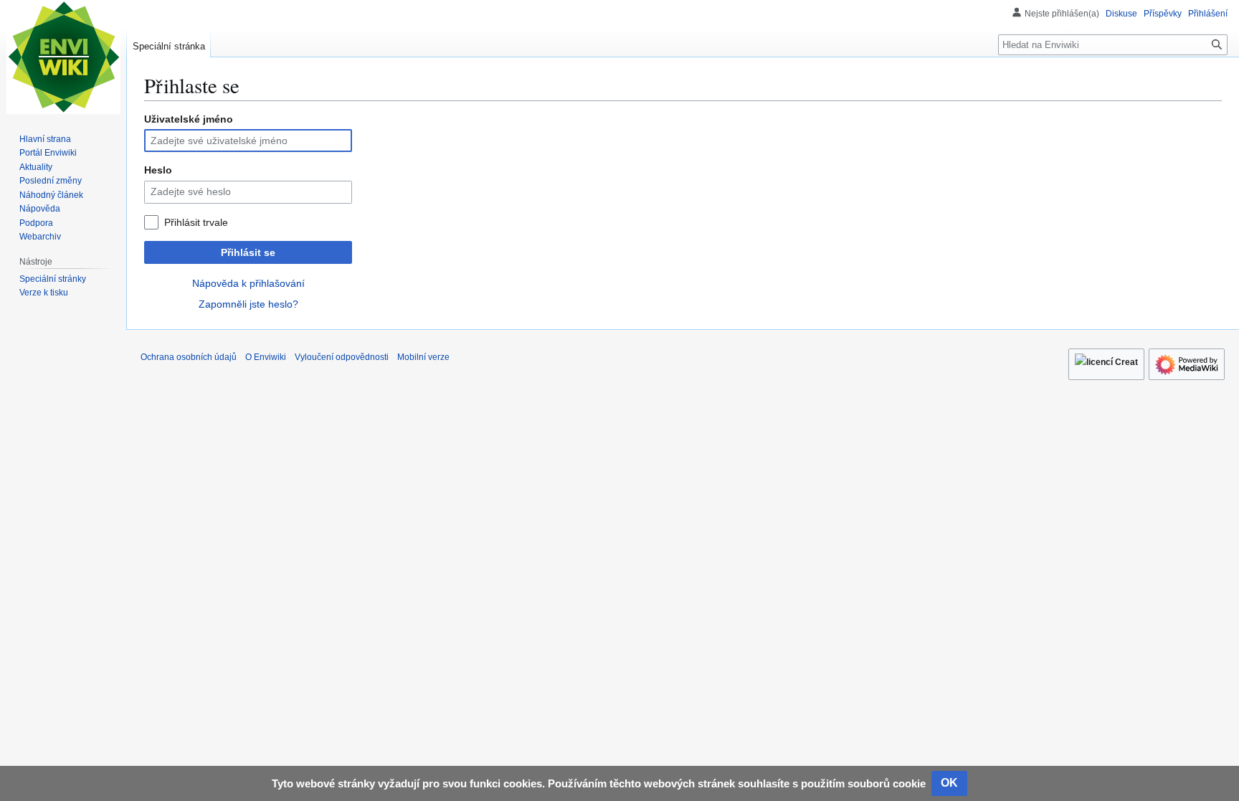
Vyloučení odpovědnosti (342, 357)
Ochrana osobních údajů (189, 357)
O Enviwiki (265, 357)
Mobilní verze (423, 357)
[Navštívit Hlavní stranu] (63, 57)
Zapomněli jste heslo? (248, 304)
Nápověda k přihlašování (248, 283)
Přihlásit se (248, 252)
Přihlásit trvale (196, 222)
